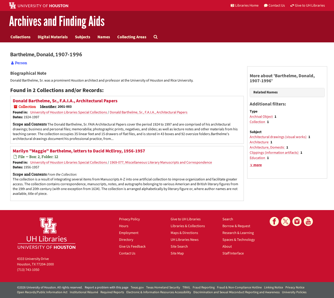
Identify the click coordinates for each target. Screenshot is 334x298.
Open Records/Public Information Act (42, 292)
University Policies (294, 292)
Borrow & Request (236, 226)
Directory (126, 239)
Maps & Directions (184, 232)
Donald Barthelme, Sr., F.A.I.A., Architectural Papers (65, 101)
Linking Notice (273, 287)
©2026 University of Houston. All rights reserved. (49, 287)
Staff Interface (233, 253)
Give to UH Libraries (186, 219)
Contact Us (127, 253)
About (227, 246)
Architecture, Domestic (267, 147)
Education (258, 157)
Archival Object (261, 116)
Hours (123, 226)
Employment (128, 232)
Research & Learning (238, 232)
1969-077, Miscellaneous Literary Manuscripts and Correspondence (161, 162)
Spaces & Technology (238, 239)
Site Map (177, 253)
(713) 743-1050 (28, 269)
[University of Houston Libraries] (46, 233)
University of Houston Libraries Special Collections (68, 112)
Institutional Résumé (84, 292)
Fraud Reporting (204, 287)
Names (103, 37)
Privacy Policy (129, 219)
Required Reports (112, 292)
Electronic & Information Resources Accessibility (158, 292)
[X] (285, 221)
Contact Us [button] (277, 5)
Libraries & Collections (188, 226)
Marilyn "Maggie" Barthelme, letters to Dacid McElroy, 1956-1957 (79, 151)
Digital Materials (53, 37)
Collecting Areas (131, 37)
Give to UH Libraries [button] (310, 5)
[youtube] (308, 221)
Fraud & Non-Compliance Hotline (239, 287)
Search (227, 219)
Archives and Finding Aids (57, 21)
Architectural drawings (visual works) (278, 136)
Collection (258, 121)
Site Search (179, 246)
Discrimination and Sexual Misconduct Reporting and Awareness (236, 292)
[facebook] (274, 221)
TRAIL (186, 287)
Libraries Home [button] (247, 5)
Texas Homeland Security (163, 287)
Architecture (259, 142)
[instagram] (297, 221)
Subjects (82, 37)
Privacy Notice (294, 287)
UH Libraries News (185, 239)
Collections (20, 37)
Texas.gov (137, 287)
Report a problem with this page (106, 287)
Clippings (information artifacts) (274, 152)
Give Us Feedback (132, 246)
